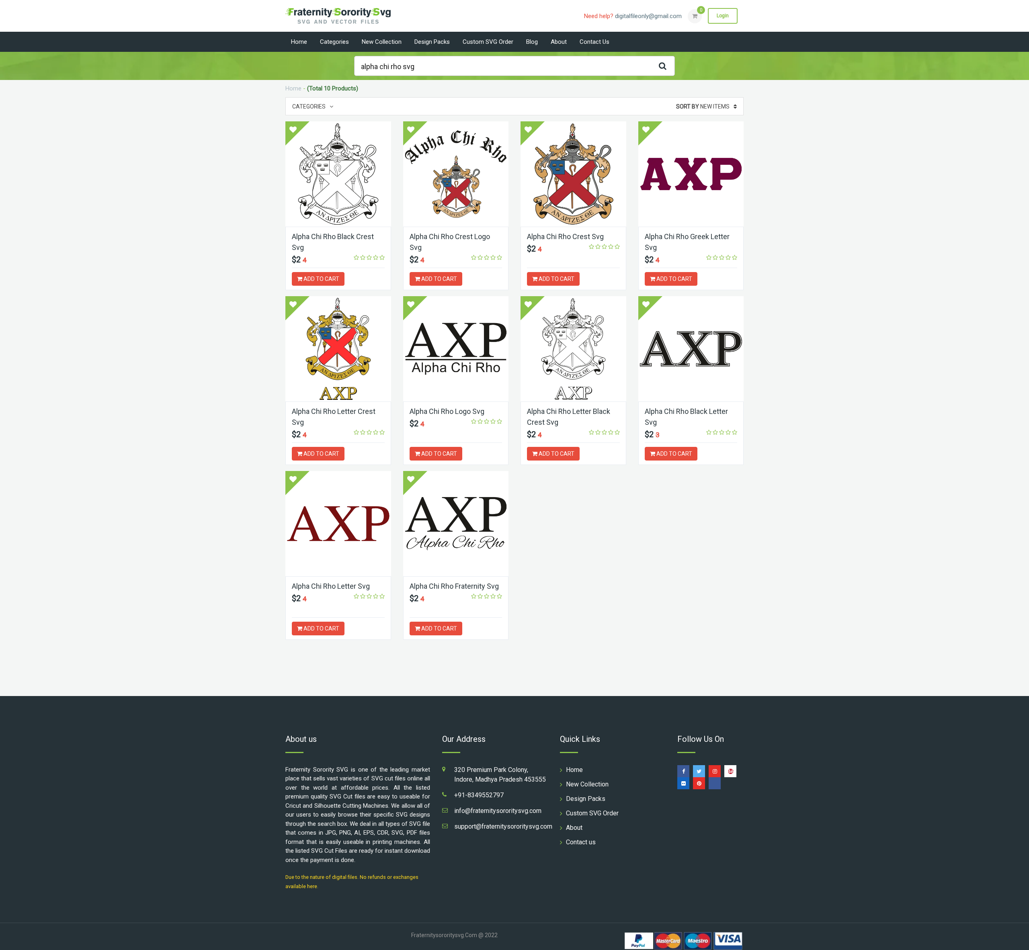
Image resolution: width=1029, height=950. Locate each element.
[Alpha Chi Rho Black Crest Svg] (338, 174)
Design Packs (432, 41)
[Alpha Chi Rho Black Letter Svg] (691, 348)
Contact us (594, 41)
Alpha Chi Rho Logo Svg (447, 411)
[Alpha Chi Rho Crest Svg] (573, 174)
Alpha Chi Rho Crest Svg (565, 236)
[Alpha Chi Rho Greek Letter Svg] (691, 174)
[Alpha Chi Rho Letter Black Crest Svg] (573, 348)
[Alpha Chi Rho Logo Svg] (456, 348)
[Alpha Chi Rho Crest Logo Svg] (456, 174)
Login (723, 15)
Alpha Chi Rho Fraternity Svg (454, 586)
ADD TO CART (320, 279)
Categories (334, 41)
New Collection (382, 41)
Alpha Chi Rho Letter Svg (331, 586)
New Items (703, 106)
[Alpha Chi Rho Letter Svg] (338, 523)
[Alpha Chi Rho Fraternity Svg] (456, 523)
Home (299, 41)
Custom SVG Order (488, 41)
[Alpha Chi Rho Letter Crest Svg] (338, 348)
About (559, 41)
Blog (532, 41)
